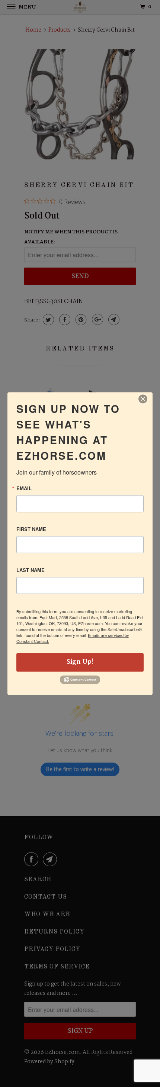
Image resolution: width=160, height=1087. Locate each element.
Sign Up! (80, 662)
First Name (31, 529)
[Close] (142, 398)
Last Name (30, 569)
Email (24, 488)
